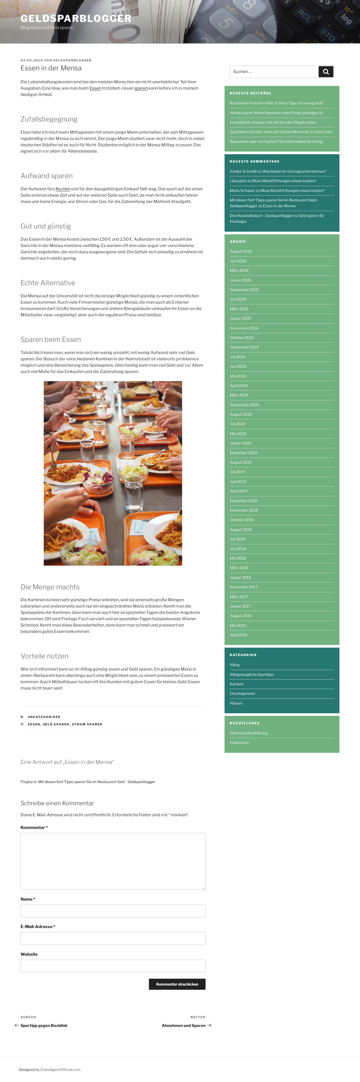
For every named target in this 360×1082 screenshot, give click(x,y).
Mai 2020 (238, 433)
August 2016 (241, 615)
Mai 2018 (238, 558)
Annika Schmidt (243, 171)
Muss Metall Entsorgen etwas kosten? (284, 180)
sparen (141, 88)
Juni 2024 (238, 366)
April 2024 (238, 385)
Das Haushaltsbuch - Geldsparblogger (261, 215)
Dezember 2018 (243, 500)
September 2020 (244, 404)
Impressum (239, 742)
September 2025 (244, 289)
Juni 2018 (238, 548)
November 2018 (244, 510)
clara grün (238, 180)
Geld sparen (56, 724)
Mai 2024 (238, 376)
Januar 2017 (240, 606)
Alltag (235, 664)
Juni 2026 (238, 261)
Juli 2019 (237, 471)
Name (28, 899)
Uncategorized (44, 717)
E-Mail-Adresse (38, 926)
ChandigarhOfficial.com (60, 1069)
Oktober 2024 (242, 337)
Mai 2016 (238, 625)
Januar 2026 (240, 280)
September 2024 (244, 347)
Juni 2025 (238, 299)
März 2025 (239, 309)
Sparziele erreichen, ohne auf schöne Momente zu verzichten (281, 131)
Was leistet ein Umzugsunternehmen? (294, 171)
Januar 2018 (240, 577)
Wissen (236, 703)
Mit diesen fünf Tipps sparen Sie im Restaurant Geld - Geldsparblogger (96, 781)
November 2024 (244, 328)
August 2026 (241, 251)
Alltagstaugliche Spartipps (252, 674)
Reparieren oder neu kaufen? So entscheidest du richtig (276, 141)
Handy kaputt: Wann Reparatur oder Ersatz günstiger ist (276, 112)
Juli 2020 (237, 423)
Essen (95, 88)
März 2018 (239, 567)
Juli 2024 (237, 357)
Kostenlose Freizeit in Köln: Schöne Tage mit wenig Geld (276, 103)
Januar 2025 (240, 318)
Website (29, 954)
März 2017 (239, 596)
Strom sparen (87, 724)
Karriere (237, 684)
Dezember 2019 (243, 452)
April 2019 (238, 491)
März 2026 (239, 270)
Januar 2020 (240, 443)
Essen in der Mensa (279, 205)
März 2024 (239, 395)
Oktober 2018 (242, 519)
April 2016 (238, 635)
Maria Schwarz (242, 190)
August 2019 (241, 462)
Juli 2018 (237, 539)
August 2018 (241, 529)
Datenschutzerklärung (248, 733)
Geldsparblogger (76, 18)
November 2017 (243, 587)
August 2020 (241, 414)
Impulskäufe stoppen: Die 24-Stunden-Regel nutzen (273, 122)
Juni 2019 (238, 481)
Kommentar (34, 827)
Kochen (63, 188)
